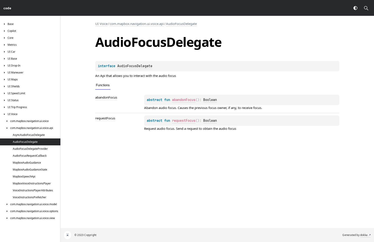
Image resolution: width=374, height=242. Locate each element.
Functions (103, 85)
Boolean (210, 100)
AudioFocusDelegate (181, 23)
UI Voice (101, 23)
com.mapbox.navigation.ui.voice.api (137, 23)
